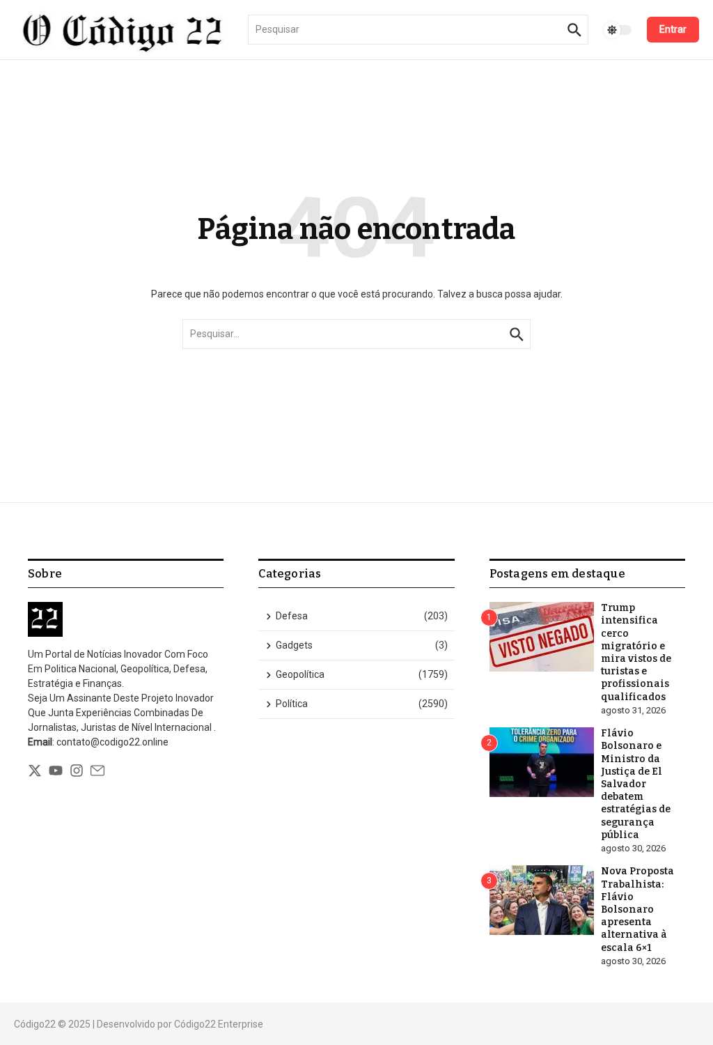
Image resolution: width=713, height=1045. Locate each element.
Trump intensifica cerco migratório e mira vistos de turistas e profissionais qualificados (636, 652)
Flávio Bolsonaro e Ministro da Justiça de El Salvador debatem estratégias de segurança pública (636, 784)
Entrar (673, 29)
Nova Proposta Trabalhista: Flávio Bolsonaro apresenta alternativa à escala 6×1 (637, 909)
